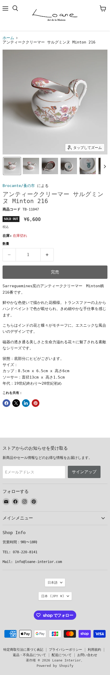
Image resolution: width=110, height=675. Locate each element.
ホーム (8, 38)
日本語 (53, 582)
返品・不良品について (29, 655)
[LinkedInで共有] (26, 403)
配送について (62, 655)
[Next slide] (105, 166)
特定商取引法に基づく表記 (23, 649)
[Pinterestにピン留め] (35, 403)
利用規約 (94, 649)
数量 (6, 244)
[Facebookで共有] (6, 403)
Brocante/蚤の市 (19, 185)
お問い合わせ (87, 655)
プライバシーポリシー (65, 649)
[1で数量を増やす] (47, 254)
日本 (52, 596)
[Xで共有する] (16, 403)
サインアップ (84, 471)
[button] (12, 166)
